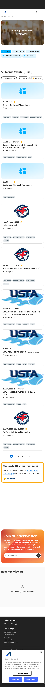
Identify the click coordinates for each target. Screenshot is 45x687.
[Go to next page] (37, 456)
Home (3, 16)
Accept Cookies (31, 679)
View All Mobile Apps (11, 642)
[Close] (41, 652)
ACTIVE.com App (10, 632)
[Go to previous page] (7, 456)
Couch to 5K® (9, 635)
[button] (23, 78)
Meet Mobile (8, 640)
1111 (33, 456)
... (29, 456)
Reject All (15, 679)
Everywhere (23, 33)
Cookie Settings (22, 673)
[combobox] (9, 78)
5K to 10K (7, 637)
